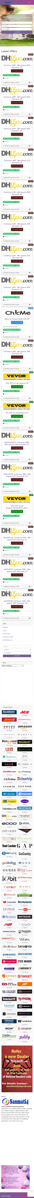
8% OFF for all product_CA (17, 413)
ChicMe (7, 332)
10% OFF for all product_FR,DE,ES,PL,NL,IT (17, 507)
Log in (5, 630)
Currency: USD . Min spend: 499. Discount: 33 (17, 288)
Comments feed (8, 637)
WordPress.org (7, 640)
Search (16, 32)
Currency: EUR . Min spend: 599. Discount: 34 (17, 130)
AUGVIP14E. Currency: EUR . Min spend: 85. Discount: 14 (17, 539)
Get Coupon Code (16, 70)
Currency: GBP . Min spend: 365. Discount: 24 (17, 66)
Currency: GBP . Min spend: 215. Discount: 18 (17, 161)
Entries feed (6, 633)
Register (5, 627)
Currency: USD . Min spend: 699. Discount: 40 (17, 193)
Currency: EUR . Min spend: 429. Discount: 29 (17, 257)
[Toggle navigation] (29, 2)
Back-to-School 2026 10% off (17, 319)
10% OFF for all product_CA (17, 383)
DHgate (7, 78)
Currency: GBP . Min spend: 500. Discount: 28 (17, 98)
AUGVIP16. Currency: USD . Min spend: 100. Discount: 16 (17, 602)
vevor (6, 394)
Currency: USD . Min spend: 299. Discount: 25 (17, 352)
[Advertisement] (17, 686)
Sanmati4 (8, 1196)
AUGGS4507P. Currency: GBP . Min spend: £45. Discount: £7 (17, 443)
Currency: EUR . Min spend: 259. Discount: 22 (17, 225)
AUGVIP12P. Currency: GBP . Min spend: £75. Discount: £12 (17, 475)
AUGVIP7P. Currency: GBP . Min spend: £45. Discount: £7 (17, 570)
